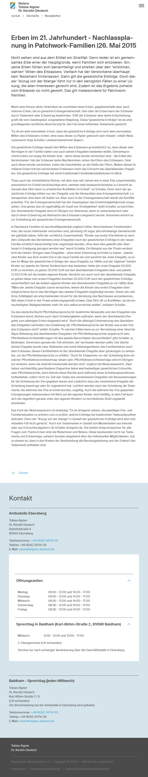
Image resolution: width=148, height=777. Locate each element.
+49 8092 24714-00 (44, 541)
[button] (74, 580)
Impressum (18, 769)
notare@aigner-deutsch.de (36, 549)
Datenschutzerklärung (45, 769)
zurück (17, 16)
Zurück (23, 473)
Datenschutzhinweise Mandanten (87, 769)
